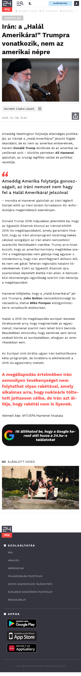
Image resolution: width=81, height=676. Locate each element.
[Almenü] (20, 3)
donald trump (28, 10)
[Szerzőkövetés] (40, 109)
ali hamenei (50, 10)
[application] (40, 487)
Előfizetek (60, 3)
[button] (76, 10)
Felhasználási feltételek (25, 576)
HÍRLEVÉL (13, 560)
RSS (10, 552)
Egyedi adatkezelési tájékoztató (30, 584)
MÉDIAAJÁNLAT (17, 599)
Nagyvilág (13, 18)
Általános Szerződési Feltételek (30, 592)
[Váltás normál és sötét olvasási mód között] (30, 3)
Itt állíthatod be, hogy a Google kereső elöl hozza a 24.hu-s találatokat (45, 435)
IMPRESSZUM (16, 568)
